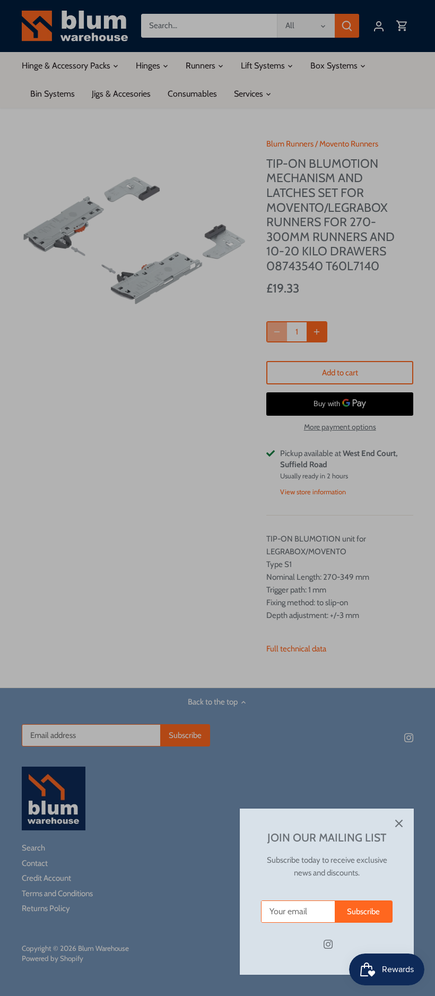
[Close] (399, 823)
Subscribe (363, 911)
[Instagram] (328, 944)
